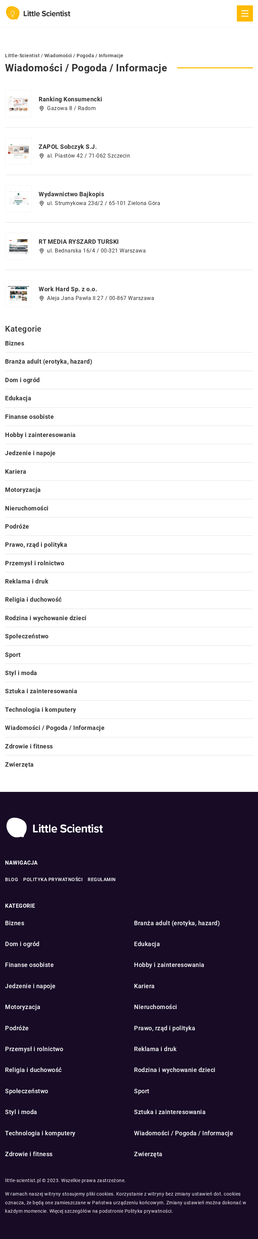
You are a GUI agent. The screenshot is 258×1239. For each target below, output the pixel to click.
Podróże (17, 526)
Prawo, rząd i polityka (36, 544)
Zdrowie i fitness (29, 746)
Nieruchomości (27, 508)
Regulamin (102, 879)
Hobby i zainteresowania (40, 434)
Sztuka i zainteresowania (41, 691)
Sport (13, 654)
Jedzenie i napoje (30, 453)
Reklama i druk (26, 581)
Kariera (16, 471)
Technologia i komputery (40, 709)
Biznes (14, 343)
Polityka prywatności (53, 879)
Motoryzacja (23, 489)
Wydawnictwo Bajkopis (71, 194)
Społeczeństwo (27, 636)
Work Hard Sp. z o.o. (68, 289)
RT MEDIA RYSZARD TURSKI (79, 241)
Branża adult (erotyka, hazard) (48, 361)
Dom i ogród (22, 379)
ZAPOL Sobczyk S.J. (68, 146)
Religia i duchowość (33, 599)
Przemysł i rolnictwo (34, 563)
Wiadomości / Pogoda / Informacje (54, 727)
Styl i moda (21, 672)
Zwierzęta (19, 764)
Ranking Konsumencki (70, 99)
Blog (11, 879)
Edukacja (18, 398)
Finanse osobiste (29, 416)
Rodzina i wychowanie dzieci (46, 618)
